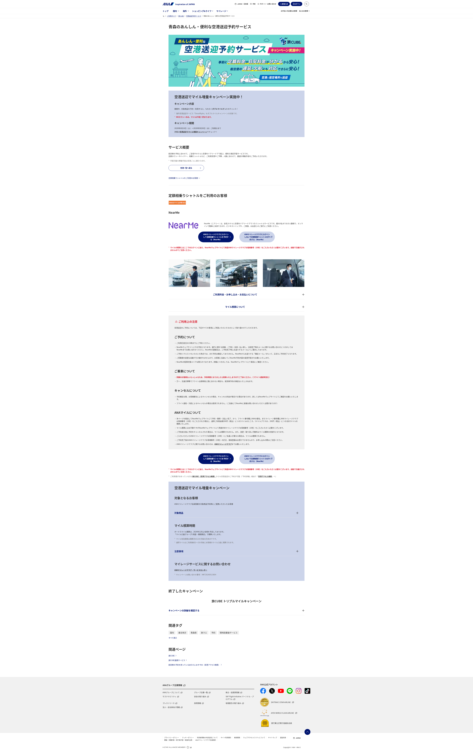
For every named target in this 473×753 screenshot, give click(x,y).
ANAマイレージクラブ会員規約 (205, 740)
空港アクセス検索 (265, 476)
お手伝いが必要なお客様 (289, 11)
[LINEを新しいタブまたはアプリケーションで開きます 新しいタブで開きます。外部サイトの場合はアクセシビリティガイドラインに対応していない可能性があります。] (290, 691)
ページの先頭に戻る (307, 732)
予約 (254, 4)
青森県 (194, 632)
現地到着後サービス (228, 632)
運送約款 (283, 737)
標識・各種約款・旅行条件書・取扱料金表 (178, 740)
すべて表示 (173, 638)
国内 (175, 10)
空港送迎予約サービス (193, 16)
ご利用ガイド (171, 16)
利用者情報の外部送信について (207, 737)
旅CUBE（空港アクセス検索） (204, 476)
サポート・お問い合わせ (268, 4)
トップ (166, 10)
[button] (306, 4)
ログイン (297, 4)
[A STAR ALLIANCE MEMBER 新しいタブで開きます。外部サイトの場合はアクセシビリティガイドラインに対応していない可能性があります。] (177, 747)
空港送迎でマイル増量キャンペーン (193, 132)
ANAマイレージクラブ (223, 444)
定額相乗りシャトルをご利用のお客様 (183, 178)
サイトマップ (272, 737)
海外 (185, 10)
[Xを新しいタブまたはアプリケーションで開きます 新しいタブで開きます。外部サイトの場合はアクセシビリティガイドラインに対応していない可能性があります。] (272, 691)
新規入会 (285, 4)
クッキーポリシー (188, 737)
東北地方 (182, 632)
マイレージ (221, 10)
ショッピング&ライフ (201, 10)
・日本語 (242, 4)
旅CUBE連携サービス (177, 660)
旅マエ (204, 632)
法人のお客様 (303, 11)
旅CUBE (181, 16)
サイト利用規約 (226, 737)
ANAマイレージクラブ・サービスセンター (190, 570)
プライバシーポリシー (171, 737)
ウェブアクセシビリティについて (254, 737)
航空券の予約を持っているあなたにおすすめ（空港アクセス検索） (194, 665)
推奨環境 (237, 737)
